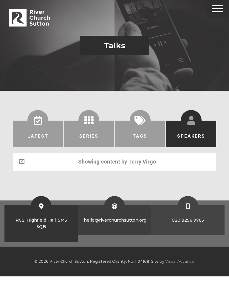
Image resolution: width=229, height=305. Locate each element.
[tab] (38, 134)
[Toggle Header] (218, 9)
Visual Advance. (180, 261)
